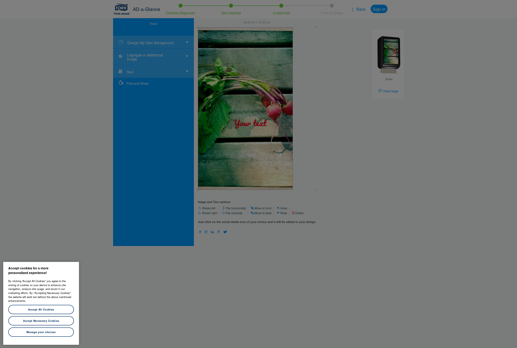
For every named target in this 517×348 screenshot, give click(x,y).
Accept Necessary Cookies (41, 321)
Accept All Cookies (41, 309)
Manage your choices (41, 332)
